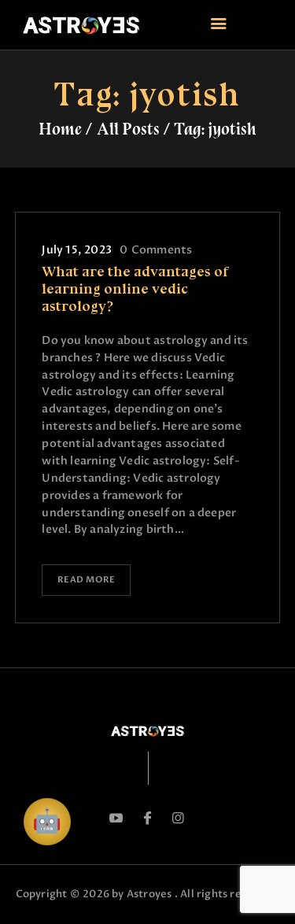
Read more (86, 580)
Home (60, 128)
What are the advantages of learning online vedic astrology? (135, 289)
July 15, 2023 (77, 249)
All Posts (128, 128)
